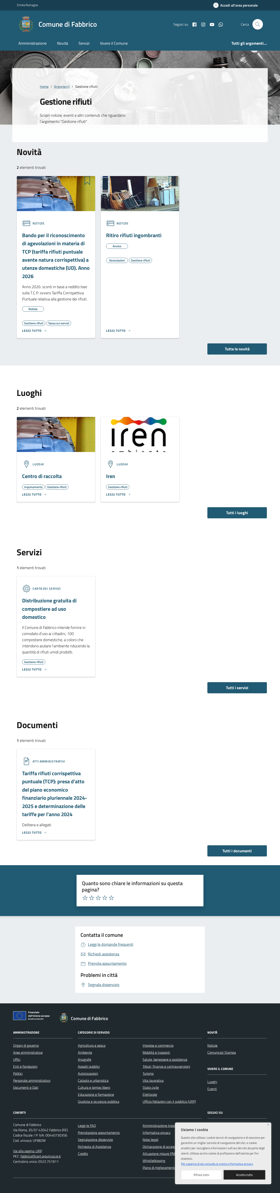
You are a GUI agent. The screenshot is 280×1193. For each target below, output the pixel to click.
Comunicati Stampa (221, 1052)
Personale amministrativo (31, 1080)
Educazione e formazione (96, 1094)
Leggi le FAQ (87, 1125)
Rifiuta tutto (201, 1174)
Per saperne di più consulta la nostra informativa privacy (217, 1163)
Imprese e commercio (158, 1045)
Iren (110, 476)
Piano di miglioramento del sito (165, 1167)
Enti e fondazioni (25, 1066)
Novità (62, 43)
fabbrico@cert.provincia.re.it (41, 1156)
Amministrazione (32, 43)
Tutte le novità (237, 349)
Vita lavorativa (153, 1080)
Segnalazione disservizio (95, 1139)
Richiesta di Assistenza (94, 1146)
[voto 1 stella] (85, 898)
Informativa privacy (157, 1132)
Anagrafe (84, 1059)
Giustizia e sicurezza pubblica (98, 1101)
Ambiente (85, 1052)
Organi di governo (26, 1045)
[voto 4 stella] (105, 898)
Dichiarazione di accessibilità (163, 1146)
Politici (18, 1073)
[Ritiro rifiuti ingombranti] (140, 193)
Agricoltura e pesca (91, 1045)
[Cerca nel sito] (257, 24)
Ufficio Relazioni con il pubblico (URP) (169, 1101)
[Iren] (140, 434)
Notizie (212, 1045)
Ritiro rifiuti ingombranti (133, 235)
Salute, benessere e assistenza (165, 1059)
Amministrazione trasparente (164, 1125)
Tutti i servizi (237, 688)
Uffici (16, 1059)
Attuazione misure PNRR (161, 1153)
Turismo (148, 1073)
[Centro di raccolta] (56, 434)
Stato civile (151, 1087)
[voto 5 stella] (111, 898)
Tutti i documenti (237, 851)
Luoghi (212, 1081)
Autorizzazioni (88, 1073)
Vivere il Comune (114, 43)
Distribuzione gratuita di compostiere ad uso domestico (49, 608)
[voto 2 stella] (91, 898)
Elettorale (150, 1094)
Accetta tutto (244, 1174)
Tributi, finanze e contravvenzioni (166, 1066)
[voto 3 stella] (98, 898)
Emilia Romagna (27, 5)
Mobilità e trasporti (156, 1052)
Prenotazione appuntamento (99, 1132)
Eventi (212, 1088)
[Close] (268, 1125)
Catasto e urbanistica (93, 1080)
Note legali (150, 1139)
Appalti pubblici (89, 1066)
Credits (83, 1153)
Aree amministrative (28, 1052)
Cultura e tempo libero (94, 1087)
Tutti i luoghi (237, 513)
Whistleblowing (154, 1160)
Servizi (84, 43)
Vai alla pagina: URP (27, 1151)
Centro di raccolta (42, 476)
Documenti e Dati (25, 1087)
